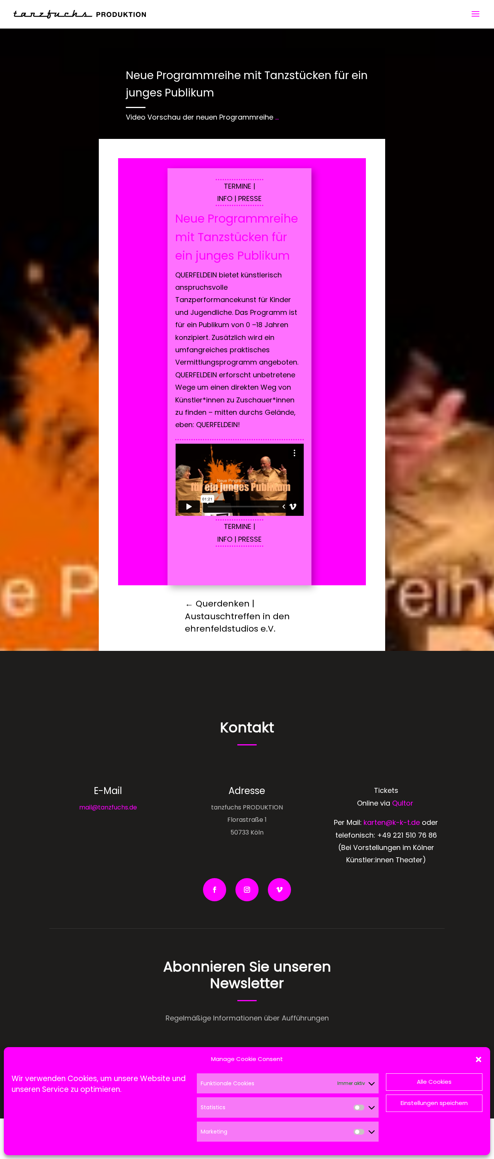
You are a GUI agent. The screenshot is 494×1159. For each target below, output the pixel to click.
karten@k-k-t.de (392, 822)
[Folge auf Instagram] (247, 889)
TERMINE (237, 186)
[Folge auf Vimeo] (279, 889)
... (277, 117)
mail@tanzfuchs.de (108, 807)
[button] (478, 1059)
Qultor (403, 803)
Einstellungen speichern (434, 1103)
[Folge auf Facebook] (214, 889)
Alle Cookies (434, 1082)
